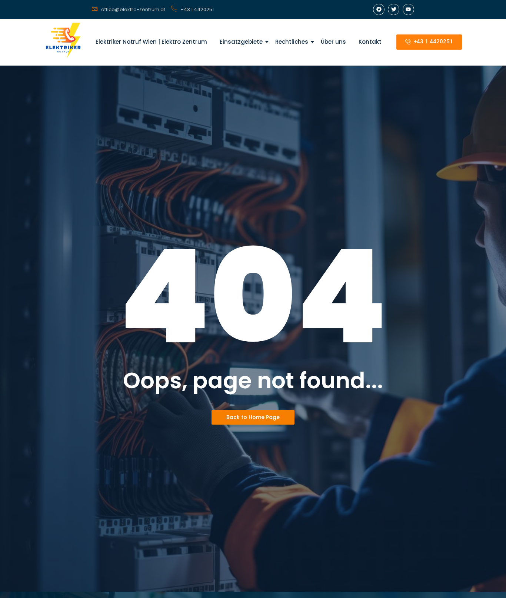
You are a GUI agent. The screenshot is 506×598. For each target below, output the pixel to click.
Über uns (333, 42)
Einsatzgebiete (241, 42)
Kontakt (370, 42)
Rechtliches (291, 42)
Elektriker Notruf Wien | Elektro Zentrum (151, 42)
